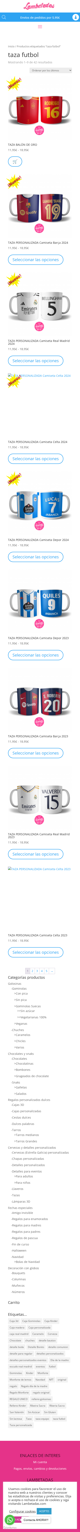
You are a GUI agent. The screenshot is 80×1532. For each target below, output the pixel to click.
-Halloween (18, 1250)
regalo (13, 1386)
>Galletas (20, 1087)
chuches (30, 1340)
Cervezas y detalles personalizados (32, 1148)
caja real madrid (19, 1334)
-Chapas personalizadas (27, 1159)
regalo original (41, 1392)
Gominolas (16, 1373)
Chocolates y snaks (21, 1054)
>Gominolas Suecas (27, 1006)
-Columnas (18, 1279)
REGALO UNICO (18, 1399)
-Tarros (16, 1130)
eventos (40, 1366)
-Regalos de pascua (24, 1238)
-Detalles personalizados (28, 1165)
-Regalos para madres (26, 1225)
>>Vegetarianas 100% (32, 1017)
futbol (52, 1366)
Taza (29, 1418)
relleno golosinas (41, 1399)
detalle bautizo (47, 1340)
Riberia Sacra (57, 1405)
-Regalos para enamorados (29, 1219)
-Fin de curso (20, 1244)
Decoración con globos (23, 1268)
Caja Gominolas (31, 1321)
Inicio (11, 46)
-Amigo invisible (22, 1213)
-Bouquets (18, 1273)
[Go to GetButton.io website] (9, 1527)
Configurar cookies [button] (22, 1511)
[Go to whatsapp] (10, 1520)
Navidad (40, 1379)
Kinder (29, 1373)
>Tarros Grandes (25, 1141)
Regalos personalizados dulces (29, 1100)
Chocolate (15, 1340)
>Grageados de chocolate (31, 1076)
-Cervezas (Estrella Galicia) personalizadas (40, 1152)
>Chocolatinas (23, 1063)
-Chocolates (19, 1059)
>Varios (19, 1047)
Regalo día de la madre (34, 1386)
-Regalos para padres (25, 1232)
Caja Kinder (51, 1321)
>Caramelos (22, 1035)
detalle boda (17, 1347)
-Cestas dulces (21, 1117)
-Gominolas (19, 988)
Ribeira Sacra (37, 1405)
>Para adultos (23, 1176)
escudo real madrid (21, 1366)
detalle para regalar (21, 1353)
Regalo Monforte (19, 1392)
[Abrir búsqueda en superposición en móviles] (4, 17)
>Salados (20, 1094)
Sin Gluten (50, 1412)
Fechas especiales (20, 1208)
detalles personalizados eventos (28, 1360)
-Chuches (17, 1030)
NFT (51, 1379)
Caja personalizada (39, 1327)
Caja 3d (14, 1321)
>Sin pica (20, 1000)
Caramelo (38, 1334)
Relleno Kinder (18, 1405)
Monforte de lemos (20, 1379)
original (62, 1379)
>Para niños (22, 1183)
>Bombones (22, 1070)
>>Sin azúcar (26, 1011)
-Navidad (17, 1257)
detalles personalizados (50, 1353)
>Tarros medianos (26, 1135)
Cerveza (52, 1334)
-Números (18, 1292)
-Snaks (15, 1082)
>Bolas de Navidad (27, 1262)
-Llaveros (17, 1189)
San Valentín (17, 1412)
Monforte (43, 1373)
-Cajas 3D (17, 1105)
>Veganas (20, 1024)
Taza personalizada (21, 1425)
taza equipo (42, 1418)
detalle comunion (58, 1347)
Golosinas (14, 984)
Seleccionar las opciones (36, 259)
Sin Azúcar (34, 1412)
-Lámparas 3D (20, 1201)
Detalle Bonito (36, 1347)
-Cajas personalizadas (26, 1111)
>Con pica (21, 993)
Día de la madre (59, 1360)
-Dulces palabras (22, 1124)
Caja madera (17, 1327)
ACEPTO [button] (44, 1511)
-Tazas (15, 1195)
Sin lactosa (16, 1418)
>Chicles (20, 1041)
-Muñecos (18, 1285)
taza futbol (59, 1418)
